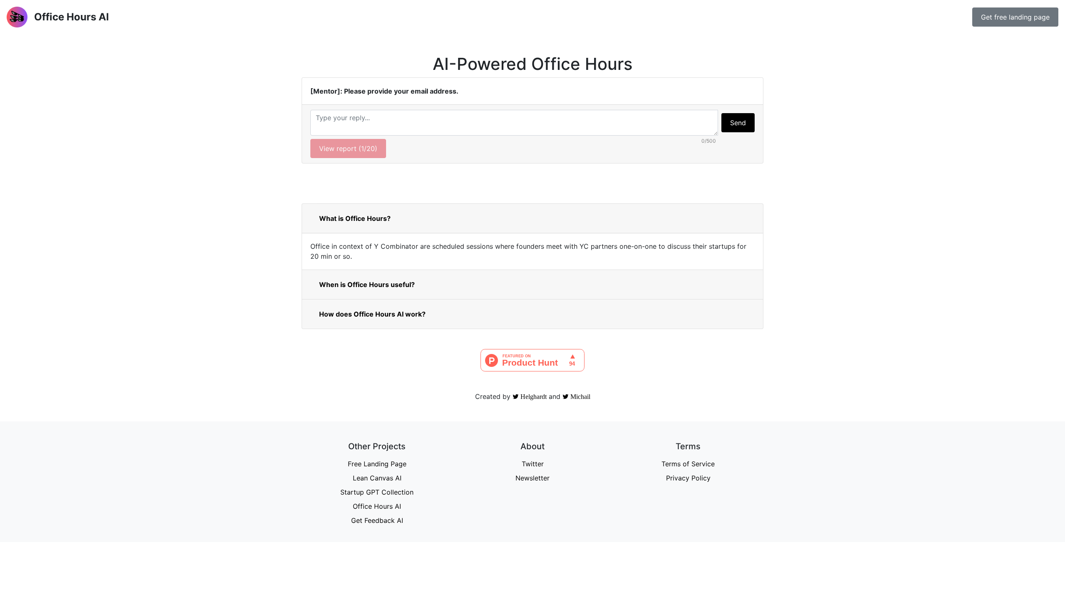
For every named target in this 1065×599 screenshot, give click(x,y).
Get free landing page (1015, 17)
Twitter (533, 464)
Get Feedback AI (377, 520)
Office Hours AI (377, 506)
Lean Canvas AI (377, 478)
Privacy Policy (688, 478)
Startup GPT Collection (377, 492)
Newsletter (532, 478)
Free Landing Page (377, 464)
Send (738, 123)
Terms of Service (688, 464)
